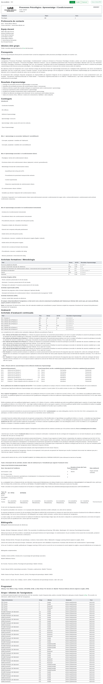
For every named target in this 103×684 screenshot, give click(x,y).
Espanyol (84, 2)
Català (72, 2)
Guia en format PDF (96, 2)
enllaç (85, 595)
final (24, 48)
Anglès (78, 2)
